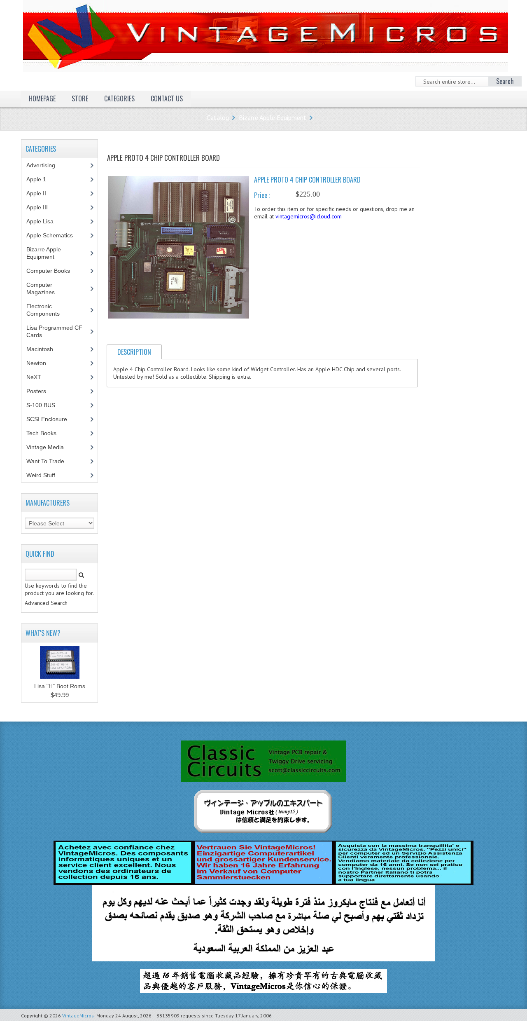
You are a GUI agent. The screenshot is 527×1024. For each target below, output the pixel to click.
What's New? (43, 633)
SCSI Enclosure (51, 419)
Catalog (218, 117)
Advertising (45, 165)
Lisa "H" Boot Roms (59, 686)
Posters (40, 391)
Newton (36, 363)
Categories (119, 98)
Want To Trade (45, 461)
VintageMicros (78, 1015)
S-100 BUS (45, 405)
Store (80, 98)
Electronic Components (47, 310)
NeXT (33, 377)
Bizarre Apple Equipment (272, 117)
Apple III (41, 207)
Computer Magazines (46, 288)
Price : (262, 195)
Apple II (40, 193)
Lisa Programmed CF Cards (54, 331)
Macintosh (44, 349)
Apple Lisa (46, 221)
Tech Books (47, 433)
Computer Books (54, 270)
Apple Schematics (54, 235)
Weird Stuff (45, 475)
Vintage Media (49, 447)
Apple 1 (40, 179)
